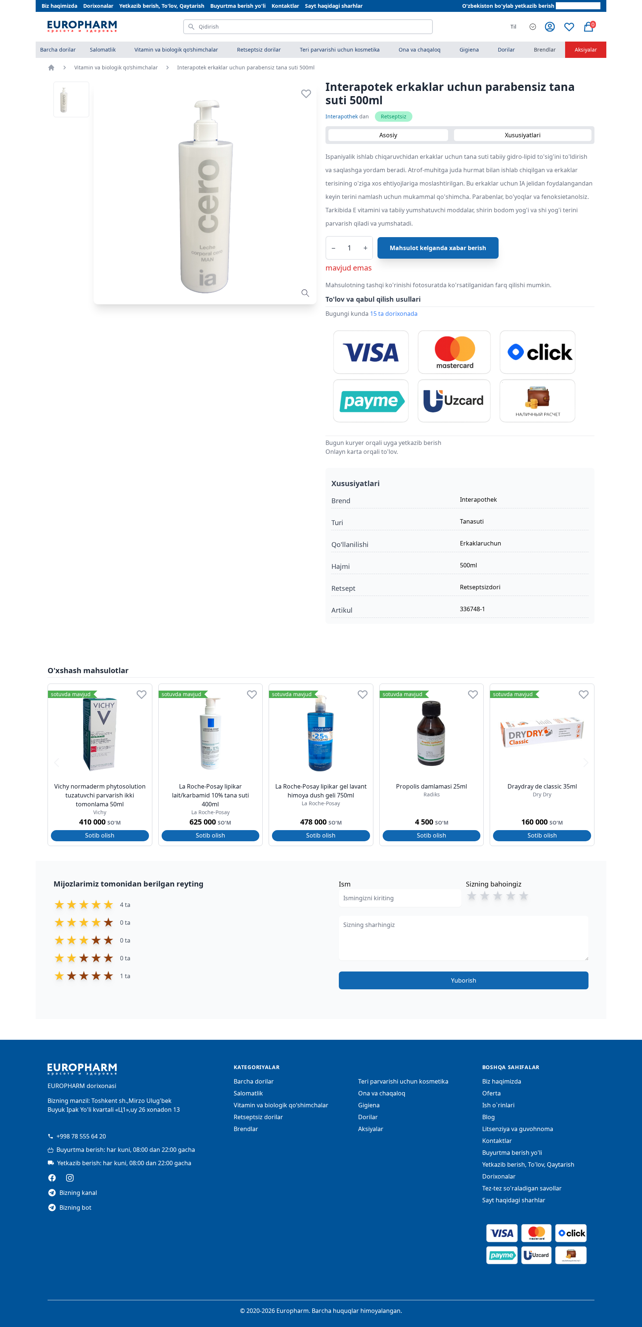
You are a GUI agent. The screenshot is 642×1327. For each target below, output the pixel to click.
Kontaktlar (285, 5)
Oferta (491, 1093)
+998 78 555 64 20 (81, 1136)
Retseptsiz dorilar (258, 1117)
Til (513, 26)
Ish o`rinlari (498, 1105)
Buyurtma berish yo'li (238, 5)
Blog (488, 1117)
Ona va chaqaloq (381, 1093)
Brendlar (545, 49)
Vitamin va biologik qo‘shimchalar (116, 67)
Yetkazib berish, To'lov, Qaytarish (161, 5)
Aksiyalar (586, 49)
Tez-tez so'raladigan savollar (522, 1188)
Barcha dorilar (58, 49)
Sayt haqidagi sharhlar (334, 5)
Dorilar (368, 1117)
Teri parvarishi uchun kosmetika (403, 1081)
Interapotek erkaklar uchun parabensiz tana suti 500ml (246, 67)
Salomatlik (248, 1093)
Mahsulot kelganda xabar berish (438, 248)
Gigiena (369, 1105)
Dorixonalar (98, 5)
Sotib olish (99, 835)
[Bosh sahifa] (51, 67)
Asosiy (388, 135)
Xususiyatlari (523, 135)
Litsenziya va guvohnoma (517, 1129)
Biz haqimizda (59, 5)
